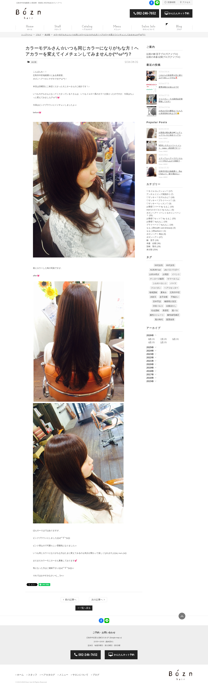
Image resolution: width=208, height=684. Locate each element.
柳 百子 (150, 240)
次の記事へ (97, 599)
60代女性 (170, 265)
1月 (162, 342)
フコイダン (156, 288)
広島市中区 (175, 292)
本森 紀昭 (151, 243)
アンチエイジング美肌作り (158, 194)
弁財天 (153, 297)
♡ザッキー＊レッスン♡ (157, 203)
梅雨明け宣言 (170, 301)
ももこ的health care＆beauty (159, 228)
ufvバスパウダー (171, 270)
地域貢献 (153, 292)
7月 (162, 339)
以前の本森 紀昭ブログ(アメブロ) (163, 57)
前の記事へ (70, 599)
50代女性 (159, 265)
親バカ (175, 310)
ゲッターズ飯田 (157, 279)
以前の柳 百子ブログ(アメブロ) (162, 54)
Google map (115, 638)
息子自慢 (164, 297)
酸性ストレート (157, 315)
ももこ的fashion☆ (154, 231)
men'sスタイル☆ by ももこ (158, 210)
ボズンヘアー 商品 (154, 234)
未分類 (33, 62)
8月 (150, 339)
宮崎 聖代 (151, 246)
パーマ (173, 283)
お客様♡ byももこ (154, 221)
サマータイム (173, 279)
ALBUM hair (155, 270)
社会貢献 (155, 310)
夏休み (164, 292)
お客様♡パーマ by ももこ (158, 206)
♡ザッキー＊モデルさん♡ (158, 197)
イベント (176, 274)
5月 (174, 339)
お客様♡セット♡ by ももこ (158, 218)
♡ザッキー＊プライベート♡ (159, 200)
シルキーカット (160, 283)
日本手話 (157, 301)
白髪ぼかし (171, 306)
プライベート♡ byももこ (157, 225)
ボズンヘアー (152, 237)
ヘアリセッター (171, 288)
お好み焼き (154, 274)
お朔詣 (166, 274)
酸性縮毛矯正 (173, 315)
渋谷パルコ (158, 306)
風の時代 (159, 319)
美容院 (166, 310)
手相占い (175, 297)
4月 (150, 342)
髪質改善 (170, 319)
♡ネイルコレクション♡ (157, 191)
